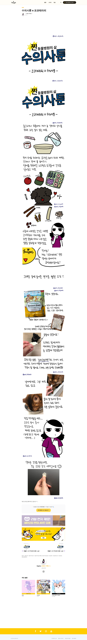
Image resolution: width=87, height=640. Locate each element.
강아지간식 (31, 555)
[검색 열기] (61, 2)
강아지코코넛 (45, 555)
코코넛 (60, 555)
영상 (55, 2)
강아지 (26, 555)
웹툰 (45, 2)
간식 (23, 555)
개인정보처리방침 (67, 638)
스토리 (50, 2)
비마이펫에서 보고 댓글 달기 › (43, 510)
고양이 (51, 555)
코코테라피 (24, 556)
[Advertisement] (43, 25)
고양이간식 (55, 555)
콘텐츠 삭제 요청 (60, 638)
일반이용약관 (74, 638)
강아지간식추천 (38, 555)
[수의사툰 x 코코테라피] (43, 56)
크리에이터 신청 (54, 638)
